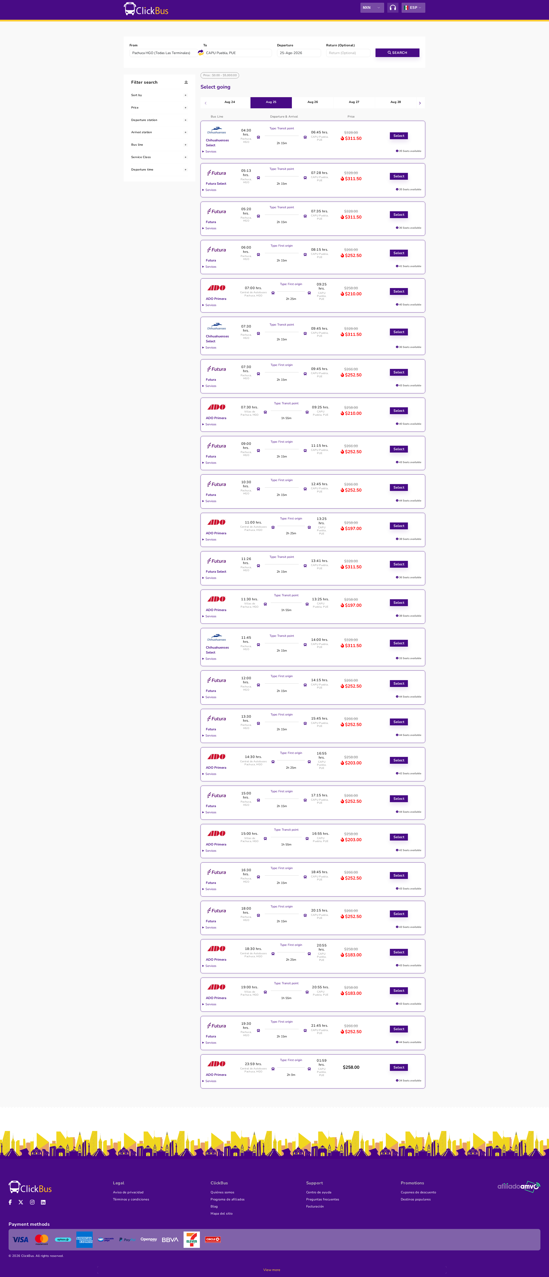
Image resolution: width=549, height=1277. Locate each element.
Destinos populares (416, 1199)
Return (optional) (340, 45)
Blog (214, 1206)
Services (210, 151)
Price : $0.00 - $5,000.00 (220, 75)
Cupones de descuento (418, 1192)
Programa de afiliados (228, 1199)
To (205, 45)
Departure (285, 45)
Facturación (315, 1206)
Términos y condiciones (131, 1199)
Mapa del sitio (221, 1213)
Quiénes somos (222, 1192)
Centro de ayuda (319, 1192)
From (134, 45)
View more (271, 1270)
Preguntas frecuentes (322, 1199)
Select (399, 135)
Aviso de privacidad (128, 1192)
